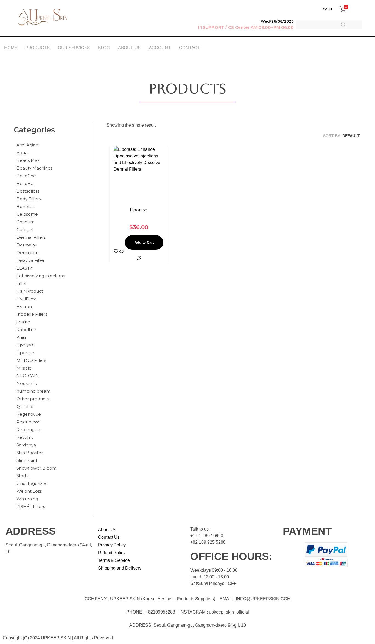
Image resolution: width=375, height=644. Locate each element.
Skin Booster (29, 452)
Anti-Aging (27, 145)
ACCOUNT (160, 47)
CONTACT (189, 47)
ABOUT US (129, 47)
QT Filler (25, 406)
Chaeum (25, 221)
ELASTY (24, 268)
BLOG (104, 47)
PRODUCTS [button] (38, 47)
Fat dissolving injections (40, 275)
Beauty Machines (34, 168)
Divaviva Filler (30, 260)
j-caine (23, 321)
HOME (10, 47)
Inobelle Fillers (31, 314)
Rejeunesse (28, 421)
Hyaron (24, 306)
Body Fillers (28, 198)
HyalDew (26, 298)
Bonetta (25, 206)
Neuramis (26, 383)
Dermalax (26, 245)
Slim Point (26, 460)
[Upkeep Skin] (42, 17)
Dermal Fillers (31, 237)
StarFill (23, 475)
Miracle (24, 368)
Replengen (28, 429)
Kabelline (26, 329)
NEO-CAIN (27, 375)
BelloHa (24, 183)
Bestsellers (27, 191)
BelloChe (26, 175)
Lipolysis (24, 345)
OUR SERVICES (74, 47)
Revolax (24, 437)
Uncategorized (32, 483)
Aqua (21, 152)
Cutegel (24, 229)
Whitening (27, 498)
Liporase (25, 352)
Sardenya (26, 445)
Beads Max (28, 160)
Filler (21, 283)
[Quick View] (121, 251)
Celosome (27, 214)
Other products (32, 398)
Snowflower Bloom (36, 468)
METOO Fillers (31, 360)
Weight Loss (29, 491)
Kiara (21, 337)
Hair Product (29, 291)
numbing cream (33, 391)
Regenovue (28, 414)
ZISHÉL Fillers (30, 506)
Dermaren (27, 252)
